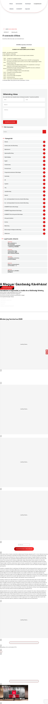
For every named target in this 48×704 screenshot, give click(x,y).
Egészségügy (8, 157)
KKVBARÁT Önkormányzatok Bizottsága (14, 214)
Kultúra (6, 222)
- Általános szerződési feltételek (7, 305)
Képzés (6, 195)
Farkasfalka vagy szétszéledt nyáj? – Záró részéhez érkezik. (13, 252)
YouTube (45, 310)
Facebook (4, 310)
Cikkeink (11, 8)
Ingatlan (6, 183)
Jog (5, 187)
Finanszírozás (8, 168)
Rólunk (11, 3)
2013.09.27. (6, 32)
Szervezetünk (19, 3)
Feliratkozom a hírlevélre (24, 548)
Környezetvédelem (9, 218)
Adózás (6, 141)
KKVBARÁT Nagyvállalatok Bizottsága (13, 210)
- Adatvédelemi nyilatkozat (6, 300)
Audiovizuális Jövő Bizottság (11, 145)
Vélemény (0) (14, 32)
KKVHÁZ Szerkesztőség (13, 29)
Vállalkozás (7, 233)
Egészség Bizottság (9, 153)
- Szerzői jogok (3, 298)
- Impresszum (3, 302)
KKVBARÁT (19, 8)
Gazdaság (7, 176)
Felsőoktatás (8, 164)
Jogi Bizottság (8, 191)
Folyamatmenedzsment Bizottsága (13, 172)
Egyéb (6, 160)
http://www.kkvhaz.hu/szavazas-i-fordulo (20, 80)
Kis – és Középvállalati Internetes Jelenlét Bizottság (16, 199)
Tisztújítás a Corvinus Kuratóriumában (13, 258)
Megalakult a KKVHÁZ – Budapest (14, 271)
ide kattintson (20, 38)
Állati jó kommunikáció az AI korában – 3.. (13, 265)
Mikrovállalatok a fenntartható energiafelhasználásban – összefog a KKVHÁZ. (14, 244)
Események (28, 3)
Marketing (7, 225)
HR (5, 180)
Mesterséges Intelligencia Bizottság (13, 229)
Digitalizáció (7, 149)
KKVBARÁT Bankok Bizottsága (11, 206)
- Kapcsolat (2, 304)
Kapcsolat (27, 8)
